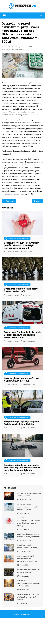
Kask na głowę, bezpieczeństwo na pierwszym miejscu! (21, 379)
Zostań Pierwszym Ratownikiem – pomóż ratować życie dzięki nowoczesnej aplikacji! (22, 245)
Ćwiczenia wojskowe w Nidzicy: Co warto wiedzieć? (21, 290)
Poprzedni (10, 201)
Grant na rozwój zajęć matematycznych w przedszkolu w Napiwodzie (27, 558)
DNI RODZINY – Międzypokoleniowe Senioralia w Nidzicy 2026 (28, 583)
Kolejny (36, 201)
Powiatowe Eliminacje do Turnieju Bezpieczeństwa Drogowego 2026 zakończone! (22, 335)
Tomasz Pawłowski (10, 47)
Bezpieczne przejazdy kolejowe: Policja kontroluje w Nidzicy (21, 422)
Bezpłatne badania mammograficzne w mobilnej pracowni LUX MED (28, 506)
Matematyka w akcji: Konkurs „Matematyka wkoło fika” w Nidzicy (28, 597)
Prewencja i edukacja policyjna (14, 49)
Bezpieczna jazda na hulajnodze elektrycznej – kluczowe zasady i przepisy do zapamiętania (22, 468)
